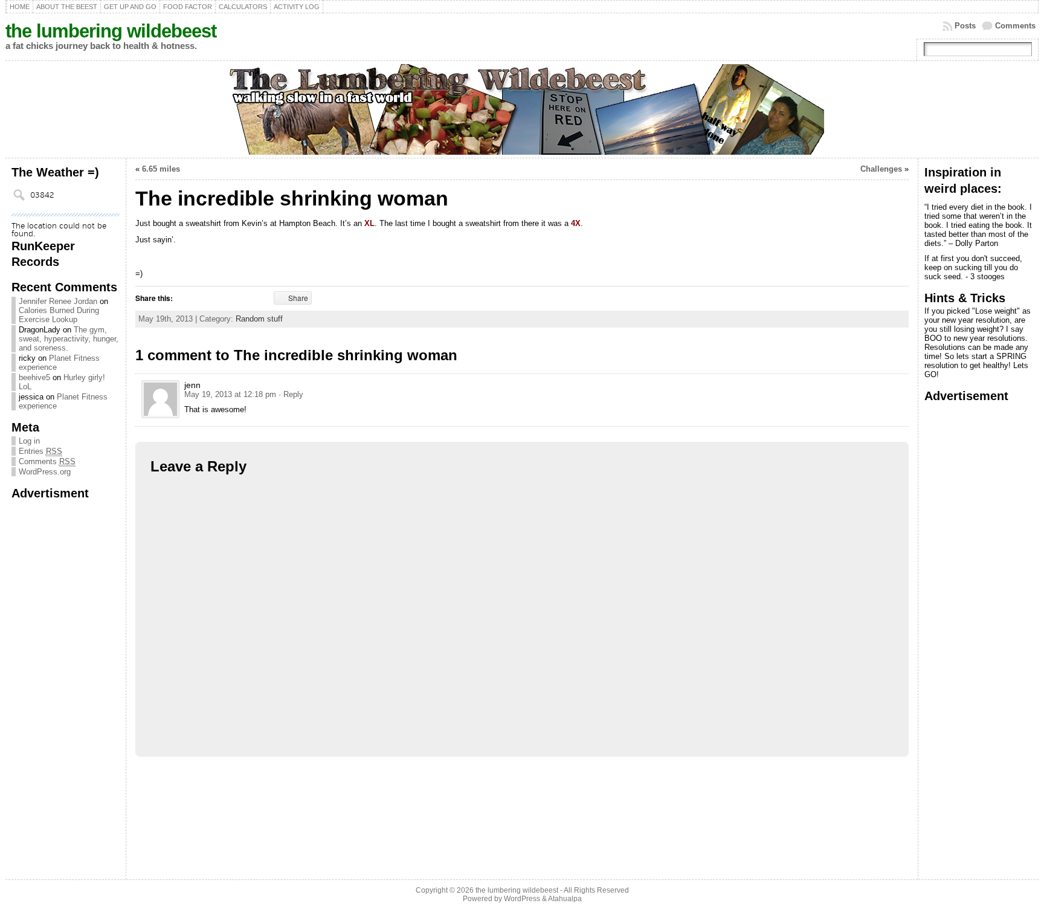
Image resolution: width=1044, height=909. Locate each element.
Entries (40, 451)
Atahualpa (565, 898)
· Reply (291, 394)
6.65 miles (161, 168)
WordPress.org (45, 471)
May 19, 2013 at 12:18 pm (230, 394)
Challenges (881, 168)
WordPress (522, 898)
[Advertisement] (59, 683)
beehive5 (34, 377)
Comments (1015, 25)
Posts (965, 25)
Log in (29, 440)
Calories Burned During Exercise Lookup (59, 315)
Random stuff (259, 318)
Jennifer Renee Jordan (58, 301)
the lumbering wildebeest (110, 31)
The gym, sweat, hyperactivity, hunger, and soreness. (68, 338)
